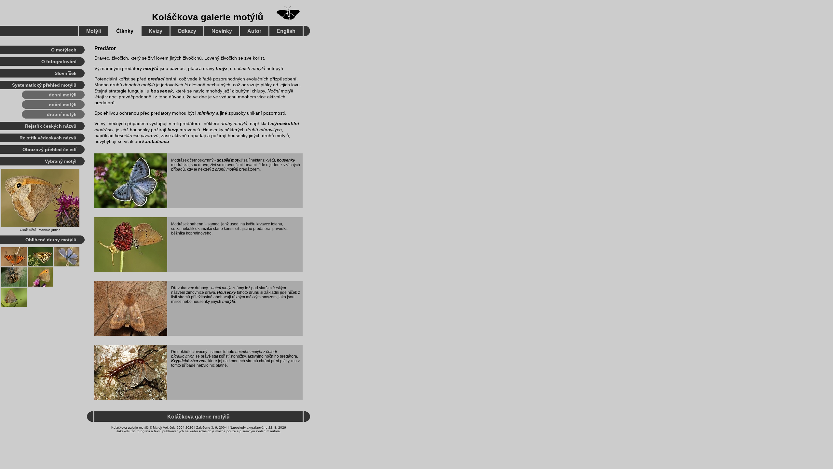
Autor (254, 31)
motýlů (150, 68)
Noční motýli (280, 90)
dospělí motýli (229, 160)
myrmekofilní (284, 123)
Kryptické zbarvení (188, 361)
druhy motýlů (234, 123)
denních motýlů (139, 84)
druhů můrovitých (264, 129)
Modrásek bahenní (187, 224)
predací (156, 78)
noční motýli (62, 104)
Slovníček (65, 73)
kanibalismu (155, 141)
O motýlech (63, 49)
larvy (173, 129)
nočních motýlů (249, 68)
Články (124, 31)
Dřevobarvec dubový (189, 288)
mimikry (206, 113)
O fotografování (58, 61)
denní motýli (62, 94)
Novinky (222, 31)
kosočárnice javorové (136, 135)
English (286, 31)
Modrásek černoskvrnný (192, 160)
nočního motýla (248, 351)
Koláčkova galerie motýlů (207, 17)
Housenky (226, 292)
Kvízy (155, 31)
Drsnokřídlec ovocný (189, 351)
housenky (286, 160)
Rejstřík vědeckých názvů (48, 137)
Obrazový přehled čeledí (49, 149)
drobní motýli (61, 114)
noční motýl (221, 288)
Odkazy (187, 31)
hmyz (221, 68)
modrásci (103, 129)
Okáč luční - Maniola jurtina (40, 230)
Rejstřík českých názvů (50, 126)
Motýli (93, 31)
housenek (162, 90)
